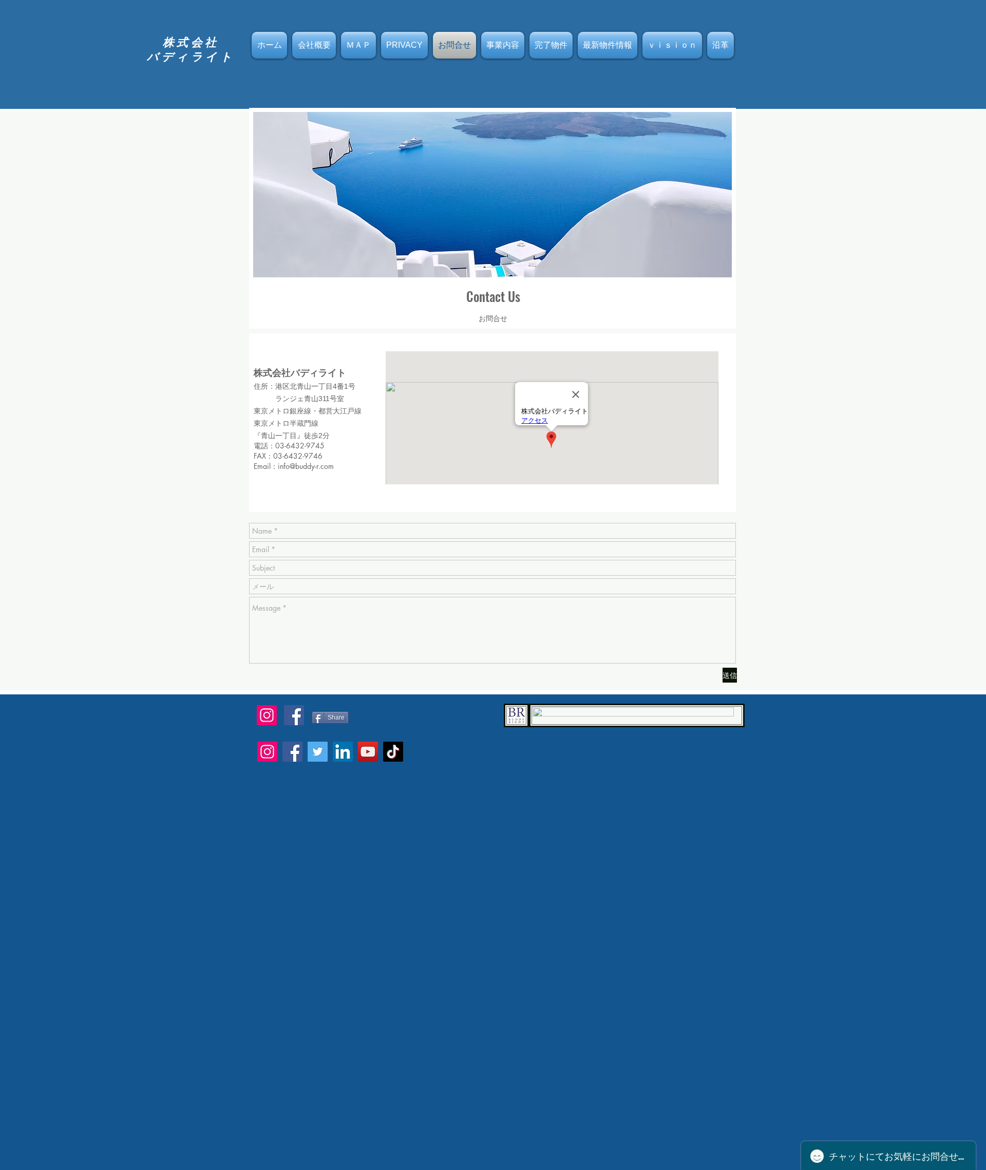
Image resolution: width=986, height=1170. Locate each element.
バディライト (191, 56)
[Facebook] (292, 752)
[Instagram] (267, 752)
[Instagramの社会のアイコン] (267, 715)
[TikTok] (393, 752)
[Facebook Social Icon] (294, 715)
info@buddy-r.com (306, 466)
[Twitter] (318, 752)
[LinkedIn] (343, 752)
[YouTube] (368, 752)
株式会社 (191, 42)
